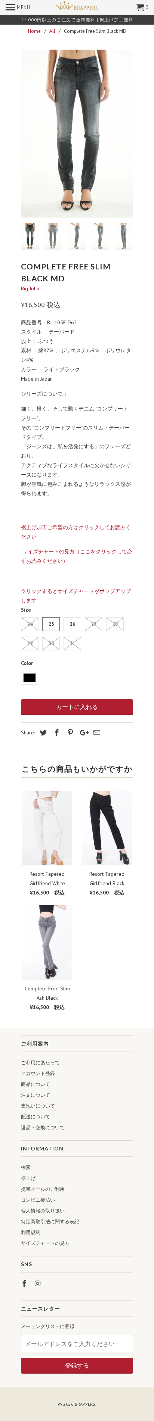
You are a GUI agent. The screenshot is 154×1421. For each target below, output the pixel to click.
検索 (26, 1167)
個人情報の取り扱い (43, 1211)
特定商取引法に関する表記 (50, 1221)
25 (51, 624)
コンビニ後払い (38, 1200)
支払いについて (38, 1106)
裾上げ (28, 1178)
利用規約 (30, 1232)
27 (93, 624)
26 (72, 624)
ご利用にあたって (40, 1062)
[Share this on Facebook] (56, 732)
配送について (35, 1117)
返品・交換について (43, 1127)
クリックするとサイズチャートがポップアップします (76, 596)
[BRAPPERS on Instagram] (38, 1283)
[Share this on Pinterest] (69, 732)
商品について (35, 1084)
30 (51, 643)
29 (30, 643)
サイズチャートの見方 (45, 1243)
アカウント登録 (38, 1073)
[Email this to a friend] (96, 732)
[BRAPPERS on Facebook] (25, 1283)
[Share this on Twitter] (42, 732)
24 (30, 624)
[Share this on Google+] (82, 732)
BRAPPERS (85, 1404)
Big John (30, 288)
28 (115, 624)
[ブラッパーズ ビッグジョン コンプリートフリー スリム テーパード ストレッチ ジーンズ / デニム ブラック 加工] (77, 134)
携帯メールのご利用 (43, 1189)
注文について (35, 1095)
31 (72, 643)
